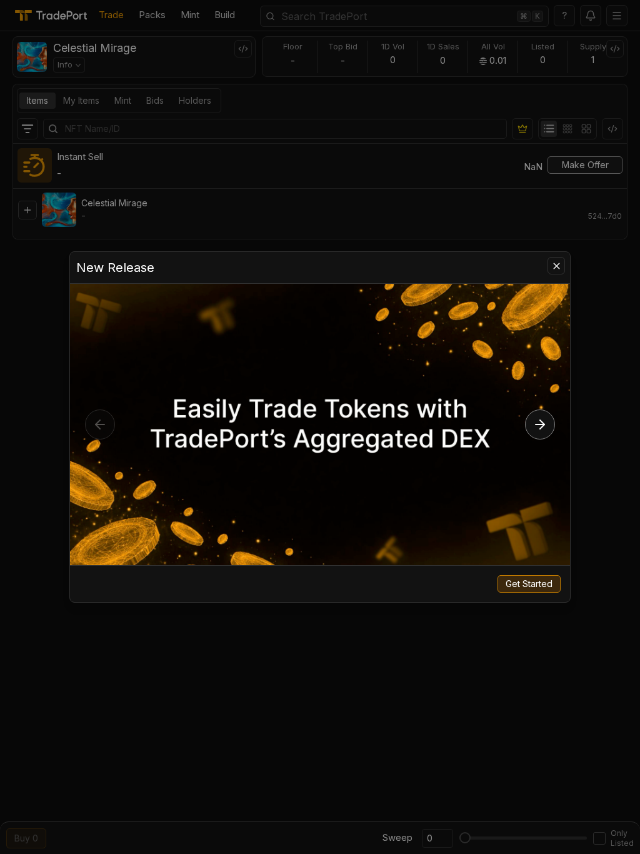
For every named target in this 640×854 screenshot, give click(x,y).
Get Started (529, 583)
